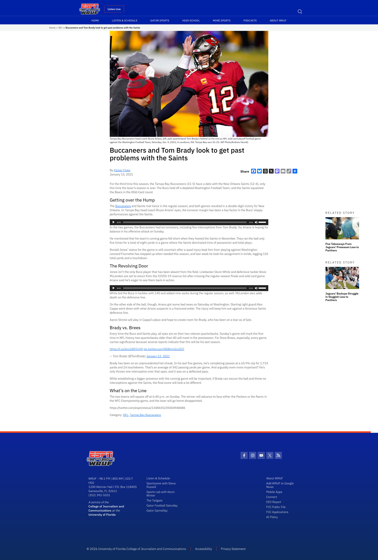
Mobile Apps (274, 492)
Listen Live (114, 9)
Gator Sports (159, 20)
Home (95, 20)
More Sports (222, 20)
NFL (60, 27)
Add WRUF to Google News (280, 485)
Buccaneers (123, 206)
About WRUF (278, 20)
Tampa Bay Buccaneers (145, 415)
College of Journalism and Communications (106, 508)
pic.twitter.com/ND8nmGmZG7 (164, 349)
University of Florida (102, 515)
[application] (189, 222)
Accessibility (203, 549)
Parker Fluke (122, 170)
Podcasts (250, 20)
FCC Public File (276, 507)
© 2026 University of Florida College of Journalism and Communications (136, 549)
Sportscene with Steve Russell (161, 485)
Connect (271, 497)
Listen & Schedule (124, 20)
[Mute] (256, 222)
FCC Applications (277, 512)
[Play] (113, 222)
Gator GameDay (157, 510)
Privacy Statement (233, 549)
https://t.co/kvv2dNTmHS (126, 349)
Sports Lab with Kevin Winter (160, 493)
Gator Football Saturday (162, 505)
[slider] (263, 222)
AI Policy (272, 517)
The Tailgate (154, 500)
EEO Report (273, 502)
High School (191, 20)
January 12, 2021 (158, 356)
